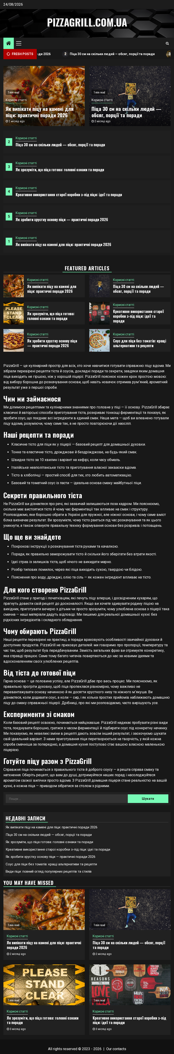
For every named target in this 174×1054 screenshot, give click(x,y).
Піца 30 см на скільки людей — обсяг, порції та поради (92, 54)
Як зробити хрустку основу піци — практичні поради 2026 (62, 219)
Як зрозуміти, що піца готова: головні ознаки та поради (60, 169)
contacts (119, 1049)
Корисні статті (26, 138)
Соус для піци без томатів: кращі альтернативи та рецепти (139, 343)
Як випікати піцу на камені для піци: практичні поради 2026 (63, 244)
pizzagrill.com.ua (87, 22)
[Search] (167, 43)
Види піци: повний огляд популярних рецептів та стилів (49, 871)
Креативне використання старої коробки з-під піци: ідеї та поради (69, 194)
